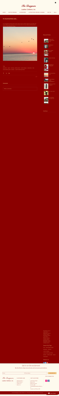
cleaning (12, 67)
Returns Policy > (20, 382)
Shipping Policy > (20, 380)
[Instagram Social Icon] (46, 381)
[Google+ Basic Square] (47, 362)
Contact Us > (19, 383)
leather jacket (17, 67)
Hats (33, 67)
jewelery (12, 69)
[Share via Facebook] (3, 73)
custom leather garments (20, 69)
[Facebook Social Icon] (49, 381)
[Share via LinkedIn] (9, 73)
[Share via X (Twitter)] (6, 73)
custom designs (24, 67)
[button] (55, 2)
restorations (29, 67)
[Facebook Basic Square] (44, 362)
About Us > (19, 384)
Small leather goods (7, 69)
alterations (5, 67)
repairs (9, 67)
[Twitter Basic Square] (45, 362)
